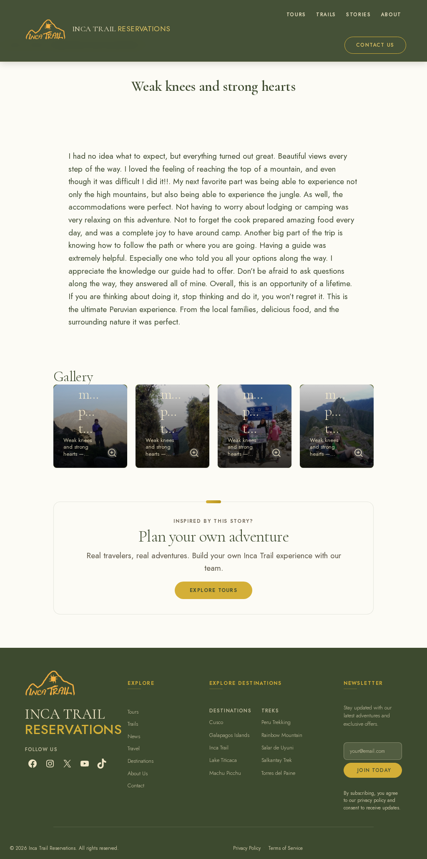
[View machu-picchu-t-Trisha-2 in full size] (194, 453)
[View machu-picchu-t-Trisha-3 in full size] (276, 453)
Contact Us (375, 45)
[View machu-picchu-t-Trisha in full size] (359, 453)
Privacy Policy (247, 848)
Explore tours (213, 590)
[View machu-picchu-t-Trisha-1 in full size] (112, 453)
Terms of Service (285, 848)
